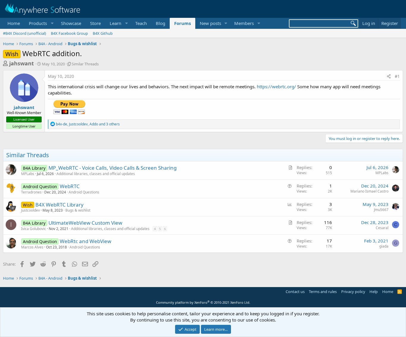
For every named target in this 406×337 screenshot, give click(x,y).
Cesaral (382, 227)
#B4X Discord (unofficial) (24, 33)
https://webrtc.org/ (276, 86)
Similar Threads (85, 64)
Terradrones (31, 192)
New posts (210, 23)
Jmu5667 (381, 209)
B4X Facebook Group (69, 33)
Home (13, 23)
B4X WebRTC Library (59, 204)
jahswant (21, 63)
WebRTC (70, 186)
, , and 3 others (88, 124)
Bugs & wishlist (77, 210)
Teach (141, 23)
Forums (182, 23)
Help (373, 291)
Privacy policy (353, 291)
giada (383, 246)
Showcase (71, 23)
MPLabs (27, 173)
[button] (40, 23)
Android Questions (84, 192)
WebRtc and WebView (85, 241)
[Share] (389, 76)
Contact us (295, 291)
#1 (397, 76)
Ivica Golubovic (33, 228)
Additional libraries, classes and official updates (95, 173)
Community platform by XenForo (203, 302)
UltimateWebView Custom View (85, 222)
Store (95, 23)
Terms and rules (323, 291)
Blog (160, 23)
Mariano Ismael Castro (369, 191)
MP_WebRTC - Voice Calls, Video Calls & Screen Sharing (112, 167)
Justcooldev (30, 210)
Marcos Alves (32, 247)
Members (244, 23)
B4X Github (103, 33)
